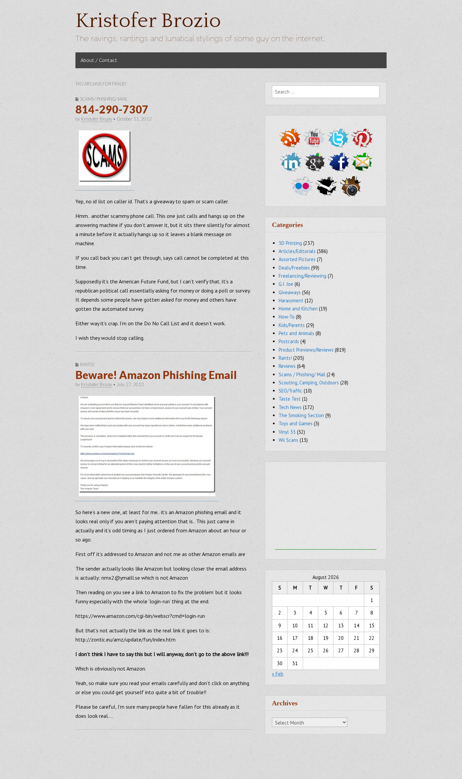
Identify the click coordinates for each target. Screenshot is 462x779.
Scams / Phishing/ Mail (104, 99)
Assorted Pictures (297, 259)
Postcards (289, 341)
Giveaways (290, 292)
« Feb (277, 674)
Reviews (287, 366)
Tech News (290, 407)
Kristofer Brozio (148, 21)
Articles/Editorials (297, 251)
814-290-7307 (111, 109)
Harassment (291, 300)
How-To (287, 316)
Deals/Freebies (294, 268)
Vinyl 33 (287, 432)
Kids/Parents (292, 325)
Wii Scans (288, 440)
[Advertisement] (325, 507)
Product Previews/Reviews (306, 350)
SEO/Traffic (290, 390)
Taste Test (290, 399)
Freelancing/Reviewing (302, 276)
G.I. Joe (286, 284)
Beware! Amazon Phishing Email (156, 374)
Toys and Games (296, 423)
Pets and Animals (296, 333)
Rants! (87, 364)
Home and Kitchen (298, 308)
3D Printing (290, 243)
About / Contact (98, 60)
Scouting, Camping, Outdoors (309, 382)
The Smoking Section (301, 415)
